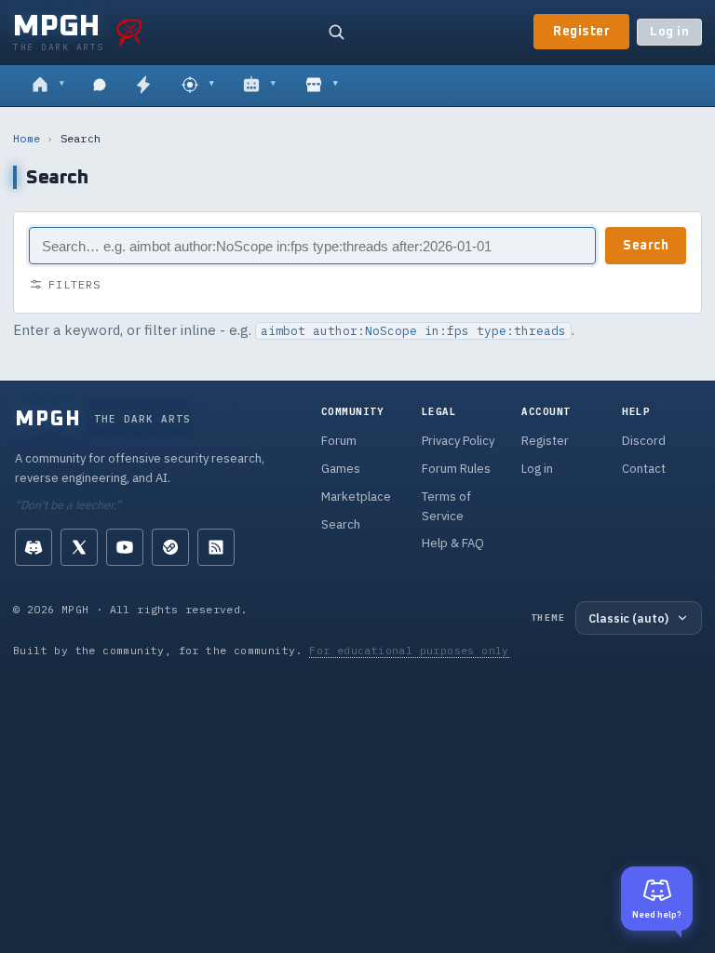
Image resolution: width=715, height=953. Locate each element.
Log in (669, 32)
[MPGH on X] (79, 547)
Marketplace (356, 496)
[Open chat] (99, 85)
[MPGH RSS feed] (216, 547)
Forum (339, 441)
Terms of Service (446, 506)
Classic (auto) (628, 618)
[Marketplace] (321, 85)
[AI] (259, 85)
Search (645, 245)
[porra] (129, 31)
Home (26, 138)
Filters (74, 284)
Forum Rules (456, 468)
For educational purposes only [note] (409, 650)
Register (581, 31)
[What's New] (143, 85)
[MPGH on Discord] (33, 547)
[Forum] (48, 85)
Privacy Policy (458, 441)
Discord (644, 441)
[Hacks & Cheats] (198, 85)
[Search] (336, 32)
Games (340, 468)
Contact (644, 468)
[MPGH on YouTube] (124, 547)
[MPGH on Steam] (170, 547)
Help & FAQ (453, 543)
